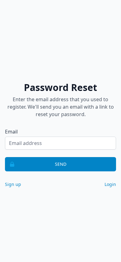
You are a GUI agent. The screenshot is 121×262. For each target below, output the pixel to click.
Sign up (13, 184)
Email (11, 131)
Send (60, 164)
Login (110, 184)
